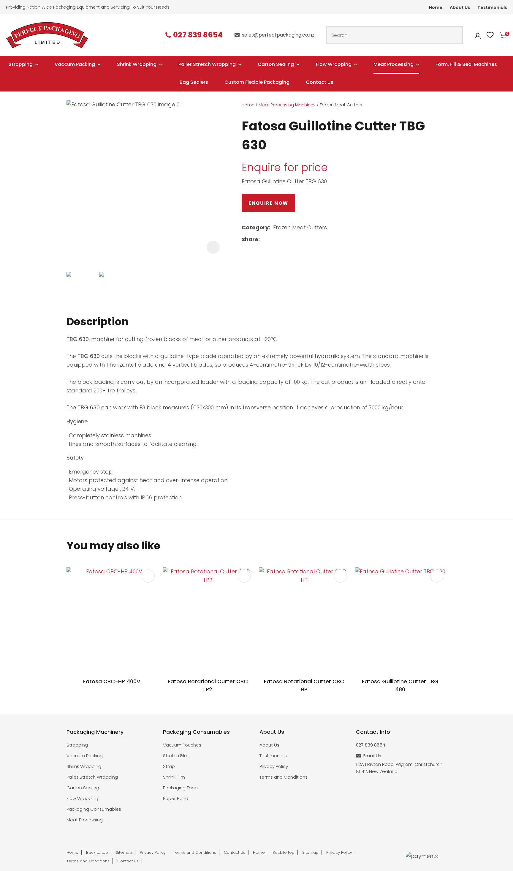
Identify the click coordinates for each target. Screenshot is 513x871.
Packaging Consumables (93, 809)
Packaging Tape (180, 788)
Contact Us (319, 82)
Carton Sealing (276, 64)
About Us (460, 7)
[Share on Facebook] (264, 240)
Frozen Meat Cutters (341, 105)
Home (435, 7)
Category (255, 227)
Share (250, 239)
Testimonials (492, 7)
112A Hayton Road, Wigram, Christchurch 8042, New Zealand (399, 767)
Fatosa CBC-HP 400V (111, 681)
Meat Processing (393, 64)
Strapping (21, 64)
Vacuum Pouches (182, 745)
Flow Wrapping (334, 64)
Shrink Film (174, 777)
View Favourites (490, 35)
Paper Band (175, 798)
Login (478, 36)
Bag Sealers (194, 82)
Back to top (97, 852)
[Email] (281, 239)
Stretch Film (176, 755)
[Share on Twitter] (272, 239)
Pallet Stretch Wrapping (207, 64)
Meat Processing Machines (287, 105)
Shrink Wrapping (136, 64)
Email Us (372, 755)
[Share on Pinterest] (291, 239)
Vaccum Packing (75, 64)
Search (456, 35)
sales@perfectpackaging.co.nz (278, 34)
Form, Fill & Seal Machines (466, 64)
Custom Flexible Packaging (256, 82)
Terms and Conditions (283, 777)
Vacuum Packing (84, 755)
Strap (169, 766)
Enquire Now (268, 203)
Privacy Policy (273, 766)
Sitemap (124, 852)
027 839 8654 (198, 35)
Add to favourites (148, 576)
